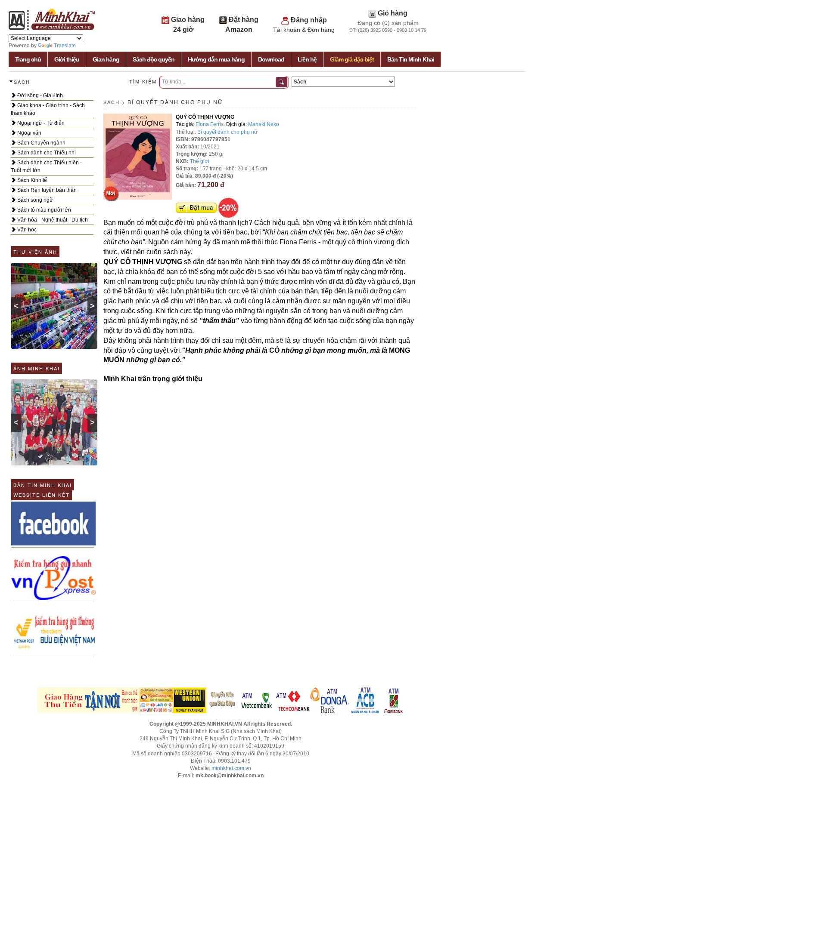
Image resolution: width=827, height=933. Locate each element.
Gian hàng (106, 59)
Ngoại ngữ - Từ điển (40, 123)
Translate (65, 46)
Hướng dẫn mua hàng (216, 59)
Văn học (26, 230)
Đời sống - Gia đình (39, 95)
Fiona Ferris (210, 124)
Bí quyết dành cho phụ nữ (175, 101)
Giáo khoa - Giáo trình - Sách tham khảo (48, 109)
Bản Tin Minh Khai (410, 59)
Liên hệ (307, 59)
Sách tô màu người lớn (43, 210)
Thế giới (199, 161)
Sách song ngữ (34, 200)
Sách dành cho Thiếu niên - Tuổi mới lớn (46, 166)
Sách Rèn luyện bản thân (46, 190)
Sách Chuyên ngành (40, 143)
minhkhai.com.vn (231, 768)
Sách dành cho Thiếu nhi (46, 153)
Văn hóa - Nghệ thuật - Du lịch (52, 220)
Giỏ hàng (392, 13)
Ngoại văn (28, 133)
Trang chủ (28, 59)
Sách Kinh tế (31, 180)
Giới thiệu (66, 59)
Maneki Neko (263, 124)
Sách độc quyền (153, 59)
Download (271, 59)
